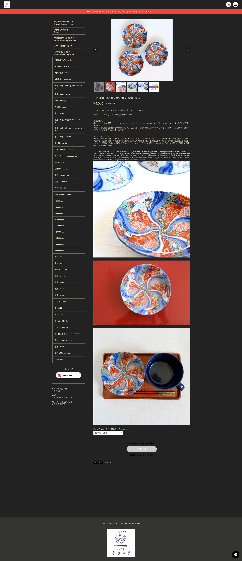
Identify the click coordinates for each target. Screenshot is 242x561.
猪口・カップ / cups (63, 137)
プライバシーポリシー (109, 523)
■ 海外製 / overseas (63, 79)
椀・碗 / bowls (61, 143)
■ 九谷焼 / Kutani (62, 66)
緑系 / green (60, 276)
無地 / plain (59, 347)
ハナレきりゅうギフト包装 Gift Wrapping (110, 429)
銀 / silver (59, 314)
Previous (95, 49)
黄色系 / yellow (61, 269)
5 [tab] (143, 87)
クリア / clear (60, 302)
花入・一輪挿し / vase (64, 150)
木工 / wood (60, 113)
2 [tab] (110, 87)
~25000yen (59, 238)
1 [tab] (99, 87)
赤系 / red (59, 257)
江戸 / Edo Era (60, 188)
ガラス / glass (60, 107)
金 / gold (58, 308)
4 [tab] (132, 87)
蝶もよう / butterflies (63, 340)
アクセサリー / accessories (66, 156)
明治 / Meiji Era (61, 182)
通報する (108, 463)
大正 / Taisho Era (62, 175)
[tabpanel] (141, 50)
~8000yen (59, 213)
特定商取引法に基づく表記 (131, 523)
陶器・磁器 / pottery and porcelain (68, 87)
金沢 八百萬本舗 (58, 404)
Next (187, 49)
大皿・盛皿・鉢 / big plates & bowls (68, 129)
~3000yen (59, 201)
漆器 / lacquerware (62, 94)
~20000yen (59, 232)
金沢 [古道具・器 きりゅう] (62, 397)
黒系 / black (59, 289)
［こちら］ (56, 391)
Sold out (142, 449)
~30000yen (59, 244)
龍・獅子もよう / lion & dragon (67, 334)
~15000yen (59, 226)
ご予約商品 (59, 359)
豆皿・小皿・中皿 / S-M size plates (68, 121)
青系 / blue (59, 263)
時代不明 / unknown (63, 195)
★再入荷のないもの (63, 353)
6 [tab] (154, 87)
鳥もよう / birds (61, 321)
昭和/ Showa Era (61, 169)
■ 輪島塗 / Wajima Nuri (64, 60)
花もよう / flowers (62, 327)
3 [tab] (121, 87)
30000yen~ (59, 250)
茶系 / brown (60, 295)
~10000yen (59, 220)
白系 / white (59, 282)
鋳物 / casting (60, 100)
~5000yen (59, 207)
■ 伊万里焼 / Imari (62, 73)
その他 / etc (59, 162)
